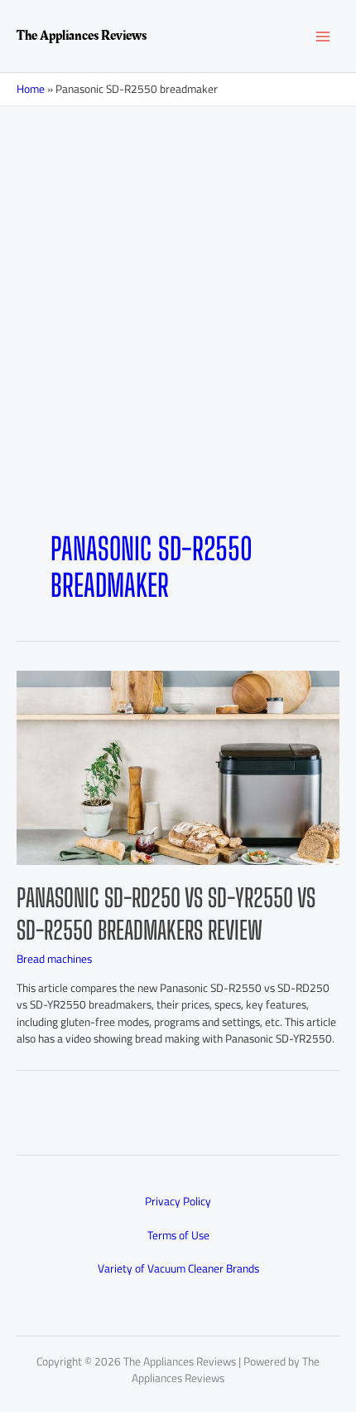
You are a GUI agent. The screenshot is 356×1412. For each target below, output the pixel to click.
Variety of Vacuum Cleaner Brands (178, 1268)
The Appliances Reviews (82, 36)
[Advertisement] (178, 293)
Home (31, 89)
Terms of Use (178, 1235)
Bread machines (54, 959)
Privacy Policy (178, 1201)
